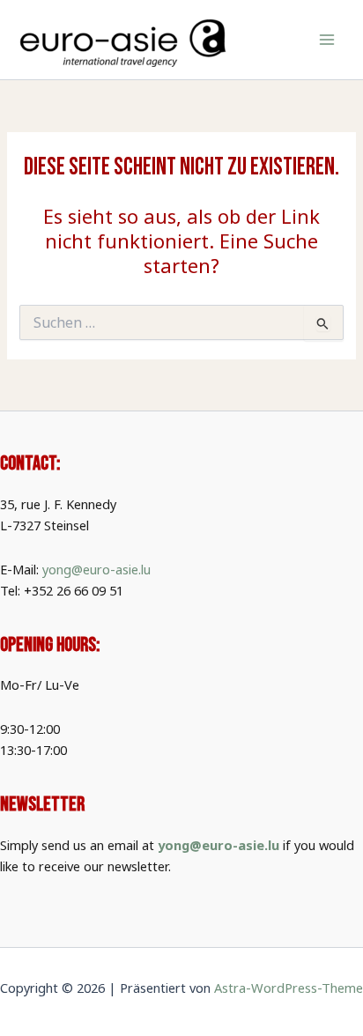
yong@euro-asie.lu (96, 569)
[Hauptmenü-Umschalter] (326, 39)
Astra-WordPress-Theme (288, 987)
